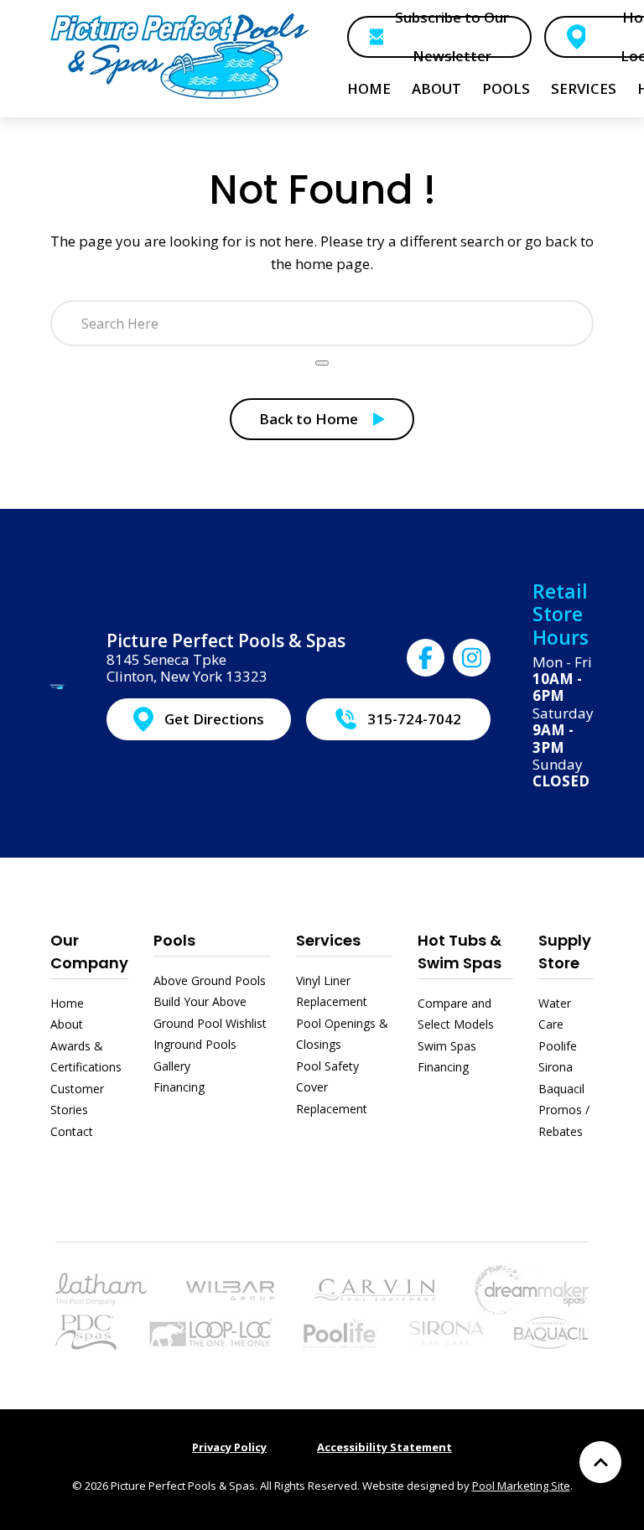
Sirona (555, 1067)
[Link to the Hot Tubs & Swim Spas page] (532, 1287)
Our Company (89, 951)
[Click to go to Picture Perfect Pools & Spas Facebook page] (425, 658)
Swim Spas (447, 1046)
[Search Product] (322, 363)
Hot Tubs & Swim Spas (459, 951)
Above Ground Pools (209, 980)
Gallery (171, 1066)
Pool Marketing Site (521, 1485)
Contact (71, 1131)
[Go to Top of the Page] (600, 1462)
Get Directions (214, 719)
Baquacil (561, 1089)
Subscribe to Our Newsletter (452, 37)
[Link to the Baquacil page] (551, 1331)
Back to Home (308, 418)
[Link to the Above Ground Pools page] (230, 1289)
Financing (179, 1087)
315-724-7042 (414, 719)
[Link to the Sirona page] (446, 1331)
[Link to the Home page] (179, 56)
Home (67, 1003)
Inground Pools (194, 1044)
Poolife (557, 1046)
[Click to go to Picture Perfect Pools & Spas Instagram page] (472, 658)
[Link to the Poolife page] (341, 1331)
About (66, 1024)
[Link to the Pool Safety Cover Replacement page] (210, 1331)
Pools (174, 940)
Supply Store (564, 951)
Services (328, 940)
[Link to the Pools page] (101, 1287)
